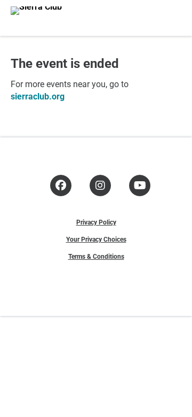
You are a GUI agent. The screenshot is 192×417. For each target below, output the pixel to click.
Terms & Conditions (96, 256)
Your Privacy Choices (96, 239)
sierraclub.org (38, 96)
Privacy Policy (96, 222)
